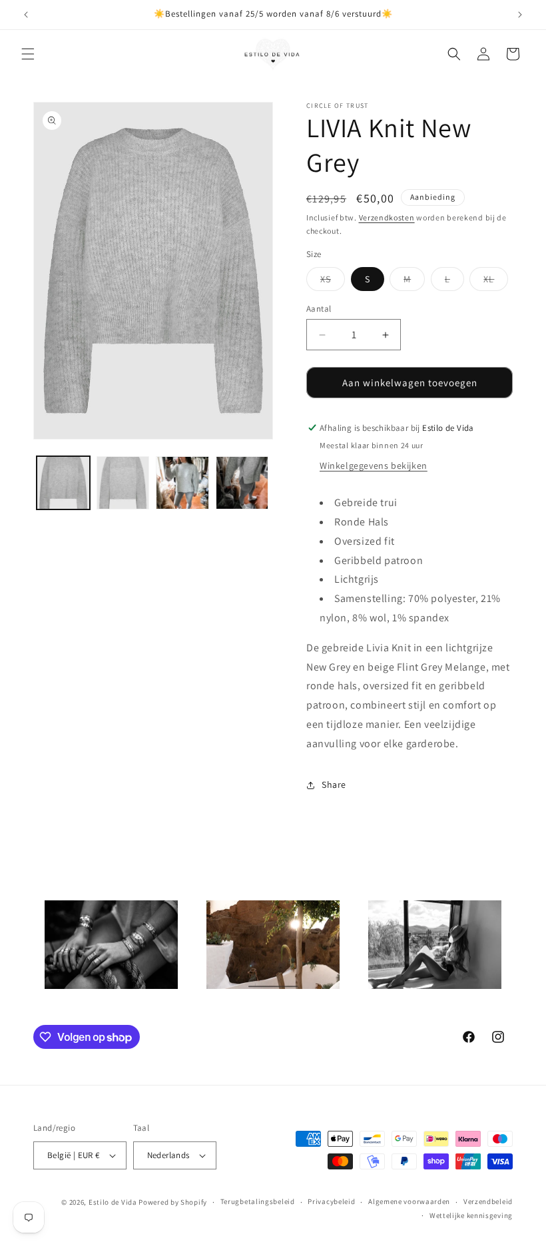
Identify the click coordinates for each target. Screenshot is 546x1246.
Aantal (318, 308)
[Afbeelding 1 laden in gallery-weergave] (63, 482)
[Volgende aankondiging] (520, 14)
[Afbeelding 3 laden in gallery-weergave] (182, 482)
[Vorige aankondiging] (26, 14)
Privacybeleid (331, 1201)
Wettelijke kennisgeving (471, 1215)
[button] (28, 54)
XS (332, 281)
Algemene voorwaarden (409, 1201)
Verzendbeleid (488, 1201)
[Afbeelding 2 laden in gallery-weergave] (123, 482)
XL (495, 281)
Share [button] (334, 784)
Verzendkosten (387, 217)
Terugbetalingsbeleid (257, 1201)
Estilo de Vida (114, 1202)
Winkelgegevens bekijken (373, 465)
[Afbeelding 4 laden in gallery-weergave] (242, 482)
